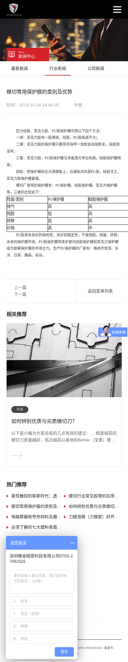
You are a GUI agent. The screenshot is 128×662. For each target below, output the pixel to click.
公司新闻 (96, 68)
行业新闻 (57, 68)
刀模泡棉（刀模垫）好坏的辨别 (95, 517)
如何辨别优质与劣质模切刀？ (95, 506)
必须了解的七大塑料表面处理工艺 (37, 527)
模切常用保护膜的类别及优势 (37, 506)
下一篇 (20, 294)
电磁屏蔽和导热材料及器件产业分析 (37, 517)
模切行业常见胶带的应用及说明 (95, 496)
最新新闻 (19, 68)
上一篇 (20, 287)
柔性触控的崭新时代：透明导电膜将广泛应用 (37, 496)
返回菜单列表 (100, 291)
